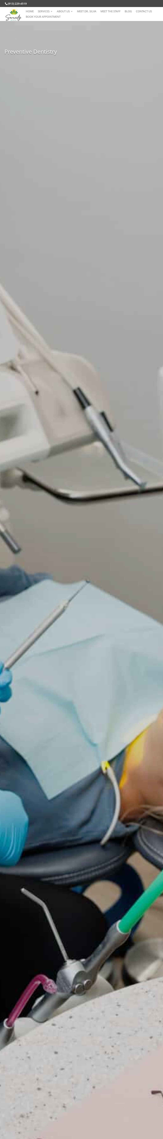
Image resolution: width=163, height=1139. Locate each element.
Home (30, 11)
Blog (128, 11)
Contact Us (144, 11)
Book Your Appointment (43, 17)
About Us (63, 11)
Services (44, 11)
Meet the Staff (110, 11)
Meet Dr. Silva (86, 11)
